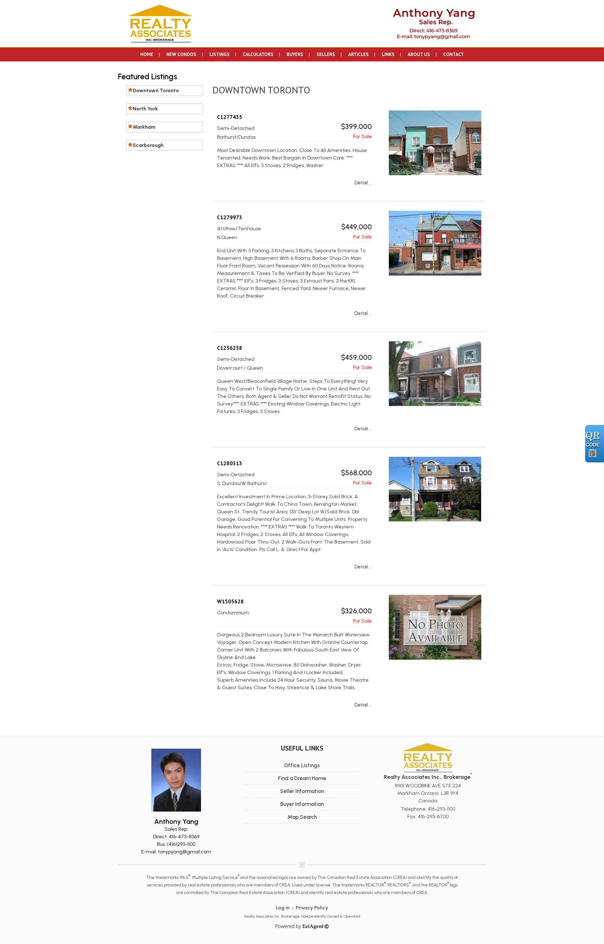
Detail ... (363, 183)
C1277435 (229, 117)
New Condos (181, 54)
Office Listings (302, 765)
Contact (453, 54)
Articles (358, 54)
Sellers (325, 54)
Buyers (295, 54)
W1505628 (230, 601)
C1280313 (229, 463)
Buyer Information (302, 804)
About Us (419, 54)
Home (146, 54)
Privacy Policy (312, 908)
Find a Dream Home (302, 778)
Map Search (302, 817)
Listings (220, 54)
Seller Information (302, 791)
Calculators (258, 54)
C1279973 (229, 217)
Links (388, 54)
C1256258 (229, 347)
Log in (283, 908)
